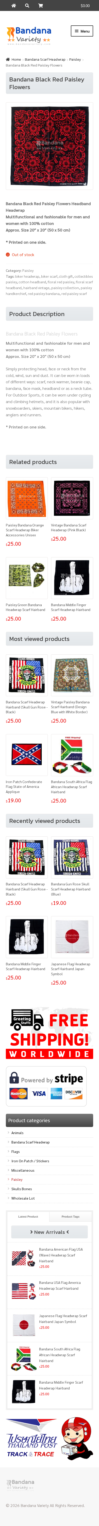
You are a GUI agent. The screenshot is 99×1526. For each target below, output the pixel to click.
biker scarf (49, 276)
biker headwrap (27, 276)
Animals (17, 1132)
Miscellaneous (23, 1170)
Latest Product (28, 1216)
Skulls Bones (21, 1188)
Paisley (75, 59)
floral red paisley (61, 281)
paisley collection (65, 287)
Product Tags (70, 1216)
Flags (15, 1151)
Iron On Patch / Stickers (30, 1160)
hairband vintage (36, 287)
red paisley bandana (44, 293)
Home (16, 59)
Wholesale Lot (23, 1198)
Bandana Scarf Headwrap (45, 59)
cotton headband (32, 281)
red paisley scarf (74, 293)
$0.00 (85, 5)
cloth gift (66, 276)
